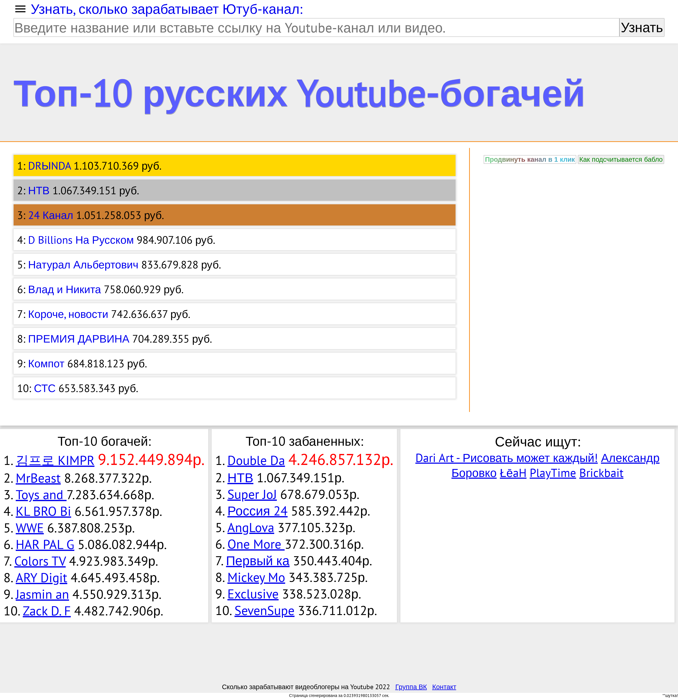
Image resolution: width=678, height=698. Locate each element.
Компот (46, 363)
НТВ (39, 190)
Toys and (41, 494)
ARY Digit (41, 577)
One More (256, 544)
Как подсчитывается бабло (621, 159)
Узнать (642, 27)
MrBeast (38, 478)
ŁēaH (513, 472)
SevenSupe (264, 610)
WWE (30, 527)
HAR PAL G (45, 544)
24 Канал (50, 215)
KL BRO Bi (43, 511)
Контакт (444, 686)
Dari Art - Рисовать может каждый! (506, 457)
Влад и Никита (64, 289)
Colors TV (40, 561)
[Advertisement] (573, 192)
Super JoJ (252, 494)
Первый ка (258, 560)
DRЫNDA (49, 165)
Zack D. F (47, 610)
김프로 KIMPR (55, 460)
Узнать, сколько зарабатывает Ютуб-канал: (166, 8)
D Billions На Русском (81, 240)
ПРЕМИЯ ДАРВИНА (78, 338)
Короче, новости (68, 314)
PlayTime (553, 472)
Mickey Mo (256, 577)
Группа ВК (411, 686)
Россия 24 (257, 510)
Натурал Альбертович (83, 264)
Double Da (256, 460)
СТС (45, 388)
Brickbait (601, 472)
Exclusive (253, 593)
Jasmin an (42, 594)
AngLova (250, 527)
